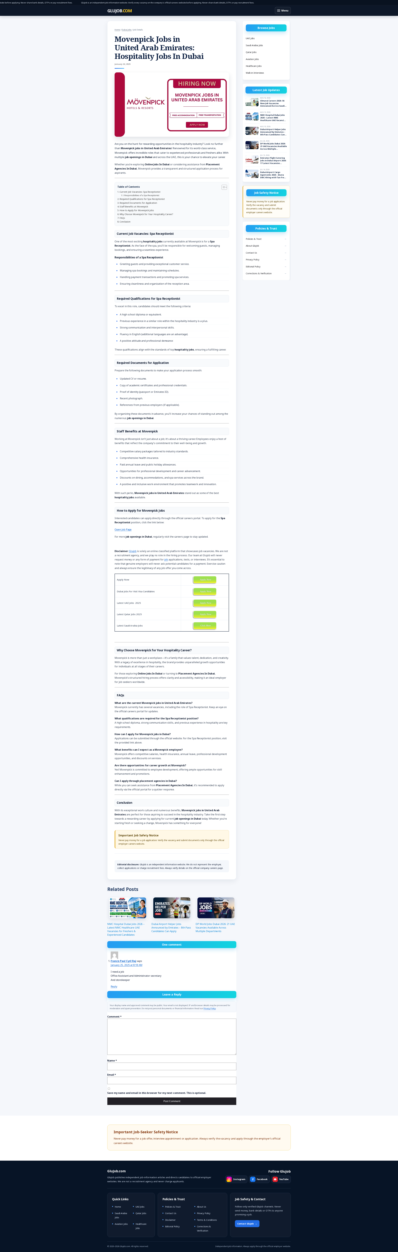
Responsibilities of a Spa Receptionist (141, 195)
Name (112, 1060)
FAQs (122, 217)
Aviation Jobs (252, 59)
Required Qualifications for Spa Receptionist (142, 198)
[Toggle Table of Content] (222, 187)
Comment (114, 1016)
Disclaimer (170, 1219)
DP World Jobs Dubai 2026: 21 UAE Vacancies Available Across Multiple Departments (215, 927)
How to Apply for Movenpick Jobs (137, 210)
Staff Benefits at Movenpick (134, 206)
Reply (114, 986)
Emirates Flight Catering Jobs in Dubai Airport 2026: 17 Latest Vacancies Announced (273, 161)
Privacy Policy (210, 1008)
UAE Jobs (250, 38)
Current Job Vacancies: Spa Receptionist (140, 191)
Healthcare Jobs (254, 65)
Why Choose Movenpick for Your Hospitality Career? (146, 214)
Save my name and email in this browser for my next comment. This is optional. (156, 1093)
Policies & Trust (253, 238)
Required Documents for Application (138, 202)
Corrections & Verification (259, 273)
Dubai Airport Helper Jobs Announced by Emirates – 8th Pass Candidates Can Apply (171, 927)
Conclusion (125, 221)
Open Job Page (123, 529)
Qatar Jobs (251, 52)
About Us (201, 1206)
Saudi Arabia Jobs (254, 45)
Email (111, 1074)
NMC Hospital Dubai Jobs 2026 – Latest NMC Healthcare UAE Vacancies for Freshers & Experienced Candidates (126, 929)
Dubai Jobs (127, 29)
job (166, 559)
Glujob (133, 551)
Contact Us (251, 252)
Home (117, 29)
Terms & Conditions (207, 1219)
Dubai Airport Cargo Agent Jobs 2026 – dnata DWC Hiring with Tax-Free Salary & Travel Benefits (272, 175)
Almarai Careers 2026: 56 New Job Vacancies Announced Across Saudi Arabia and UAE (272, 104)
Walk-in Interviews (255, 72)
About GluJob (252, 245)
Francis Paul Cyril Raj (123, 961)
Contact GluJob (247, 1223)
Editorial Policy (253, 266)
